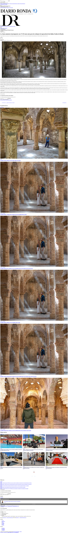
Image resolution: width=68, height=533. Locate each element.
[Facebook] (4, 29)
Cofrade (18, 3)
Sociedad (3, 523)
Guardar (2, 30)
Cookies (21, 531)
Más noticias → (2, 107)
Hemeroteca (23, 3)
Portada (1, 3)
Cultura (3, 524)
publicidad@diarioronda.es (23, 517)
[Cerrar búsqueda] (9, 0)
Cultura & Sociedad (12, 3)
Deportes (16, 3)
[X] (3, 29)
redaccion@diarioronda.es (10, 517)
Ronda (6, 3)
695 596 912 (4, 517)
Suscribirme (9, 98)
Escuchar (12, 30)
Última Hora (3, 521)
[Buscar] (1, 27)
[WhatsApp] (2, 29)
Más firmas (1, 497)
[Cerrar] (4, 2)
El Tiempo (20, 3)
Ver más (1, 481)
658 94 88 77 (17, 517)
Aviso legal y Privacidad (16, 531)
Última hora (3, 3)
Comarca (8, 3)
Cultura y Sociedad (4, 28)
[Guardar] (1, 29)
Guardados (2, 4)
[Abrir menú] (1, 25)
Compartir (9, 30)
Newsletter (5, 4)
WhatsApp (5, 30)
